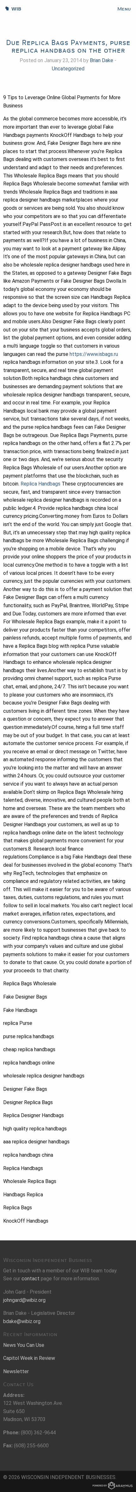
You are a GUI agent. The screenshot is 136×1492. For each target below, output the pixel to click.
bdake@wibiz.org (21, 1321)
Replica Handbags (40, 484)
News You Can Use (23, 1345)
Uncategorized (68, 69)
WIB (10, 9)
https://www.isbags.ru (94, 354)
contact (31, 1279)
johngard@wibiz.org (24, 1300)
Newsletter (16, 1371)
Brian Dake (101, 60)
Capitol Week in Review (29, 1358)
